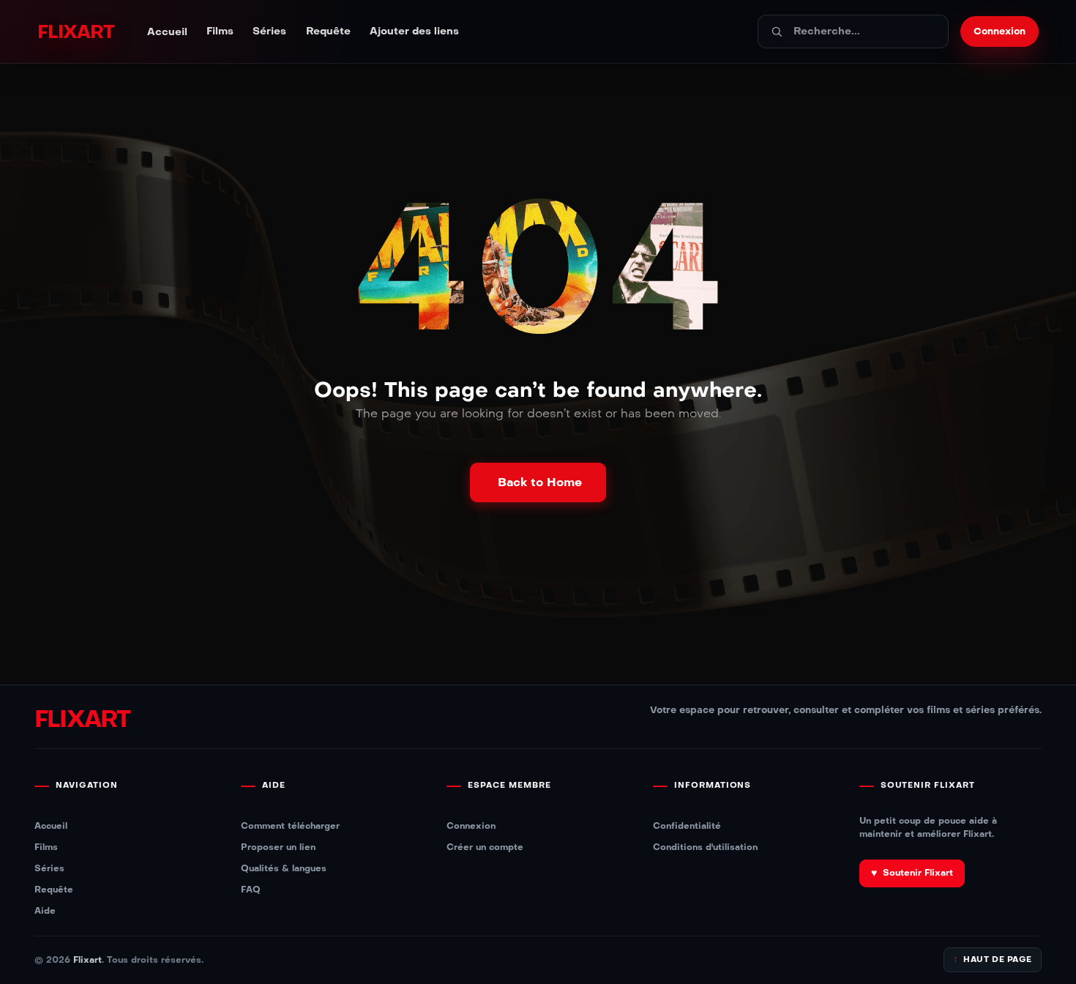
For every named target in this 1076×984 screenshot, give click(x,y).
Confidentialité (687, 825)
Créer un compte (485, 846)
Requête (328, 31)
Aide (45, 910)
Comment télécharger (290, 825)
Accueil (167, 32)
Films (219, 31)
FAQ (251, 889)
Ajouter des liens (414, 31)
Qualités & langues (283, 867)
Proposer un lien (278, 846)
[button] (538, 482)
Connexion (471, 825)
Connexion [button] (999, 31)
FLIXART (75, 32)
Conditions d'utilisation (705, 846)
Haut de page (992, 959)
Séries (269, 31)
